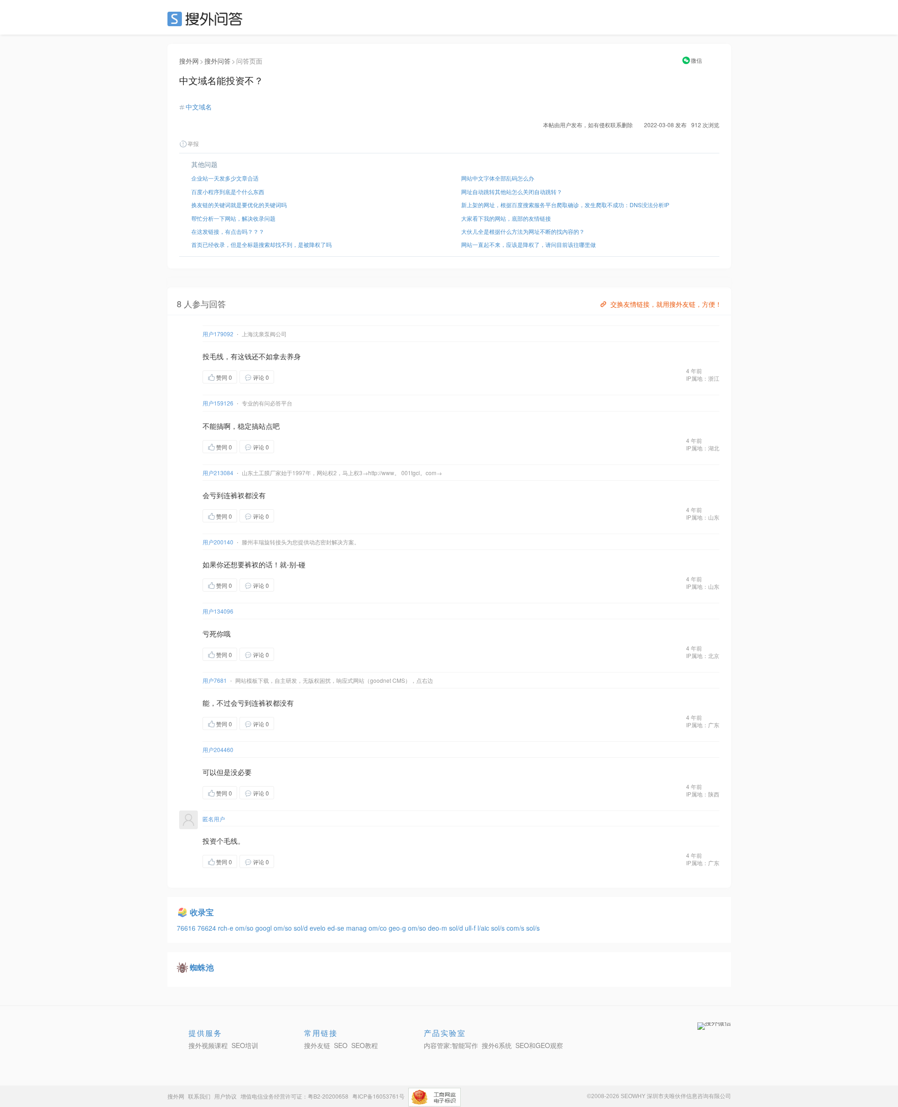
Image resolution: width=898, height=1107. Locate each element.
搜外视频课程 (208, 1045)
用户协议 (225, 1096)
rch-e (226, 928)
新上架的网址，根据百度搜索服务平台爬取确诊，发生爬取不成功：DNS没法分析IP (565, 205)
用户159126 (218, 403)
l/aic (484, 928)
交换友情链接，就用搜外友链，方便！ (666, 304)
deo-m (438, 928)
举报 (193, 143)
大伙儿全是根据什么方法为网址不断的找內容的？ (523, 231)
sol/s (499, 928)
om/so (245, 928)
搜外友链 (317, 1045)
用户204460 (218, 749)
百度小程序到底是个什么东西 (227, 191)
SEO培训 (245, 1045)
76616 (187, 928)
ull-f (471, 928)
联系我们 (199, 1096)
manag (357, 928)
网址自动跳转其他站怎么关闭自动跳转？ (511, 191)
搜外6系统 (497, 1045)
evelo (318, 928)
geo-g (398, 928)
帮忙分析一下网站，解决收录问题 (233, 218)
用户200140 (218, 542)
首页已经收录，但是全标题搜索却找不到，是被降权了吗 (261, 244)
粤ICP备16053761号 (378, 1096)
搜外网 (189, 60)
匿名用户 (214, 819)
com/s (516, 928)
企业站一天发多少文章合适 (225, 178)
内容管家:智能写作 (451, 1045)
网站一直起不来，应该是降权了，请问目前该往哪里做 (528, 244)
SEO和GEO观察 (539, 1045)
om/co (379, 928)
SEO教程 (364, 1045)
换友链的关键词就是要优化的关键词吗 (239, 205)
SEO (207, 18)
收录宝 (202, 912)
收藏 (292, 377)
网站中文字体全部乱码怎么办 (497, 178)
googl (264, 928)
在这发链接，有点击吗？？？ (227, 231)
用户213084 (218, 473)
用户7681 (215, 680)
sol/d (302, 928)
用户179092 (218, 334)
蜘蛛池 (202, 967)
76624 (207, 928)
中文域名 (199, 106)
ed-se (336, 928)
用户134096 (218, 611)
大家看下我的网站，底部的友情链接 (506, 218)
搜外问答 (217, 60)
